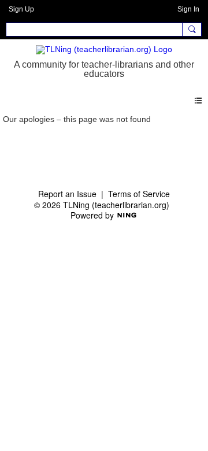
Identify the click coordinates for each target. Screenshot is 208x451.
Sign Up (21, 9)
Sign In (188, 9)
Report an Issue (67, 193)
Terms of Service (139, 193)
